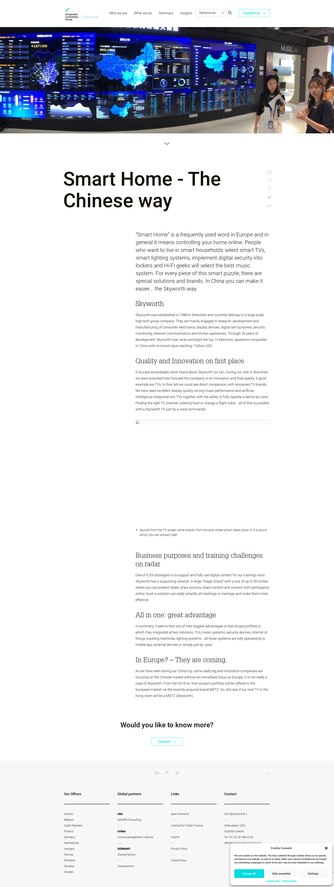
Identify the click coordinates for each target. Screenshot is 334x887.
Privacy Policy (289, 881)
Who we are (118, 13)
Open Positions (180, 813)
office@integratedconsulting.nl (242, 842)
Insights (186, 13)
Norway (69, 854)
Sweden (69, 871)
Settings (313, 873)
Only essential (281, 873)
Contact (164, 741)
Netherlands (71, 842)
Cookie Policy (273, 881)
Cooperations (126, 866)
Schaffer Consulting (129, 819)
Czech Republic (73, 825)
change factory (127, 854)
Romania (69, 860)
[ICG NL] (82, 13)
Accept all (249, 873)
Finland (68, 831)
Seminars (166, 13)
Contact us (252, 13)
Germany (69, 837)
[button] (326, 848)
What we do (143, 13)
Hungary (69, 848)
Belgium (69, 819)
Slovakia (69, 866)
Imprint (175, 837)
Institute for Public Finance (187, 825)
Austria (68, 813)
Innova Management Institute (135, 837)
